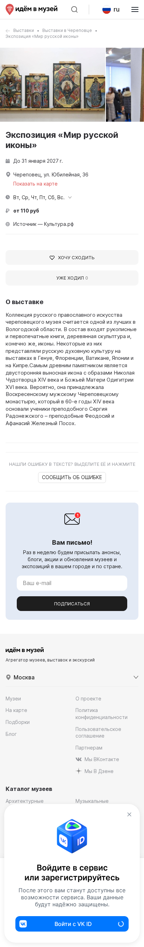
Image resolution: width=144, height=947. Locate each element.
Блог (11, 734)
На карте (16, 710)
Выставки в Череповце (67, 30)
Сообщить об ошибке (72, 477)
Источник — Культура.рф (43, 224)
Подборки (18, 722)
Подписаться (72, 603)
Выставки (23, 30)
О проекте (88, 698)
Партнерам (88, 748)
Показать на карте (35, 184)
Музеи (13, 698)
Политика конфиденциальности (101, 713)
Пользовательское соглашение (98, 732)
